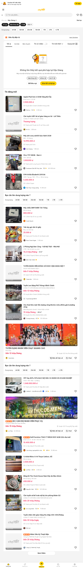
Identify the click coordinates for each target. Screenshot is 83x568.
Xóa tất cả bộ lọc (48, 83)
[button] (2, 4)
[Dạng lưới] (76, 44)
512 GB (37, 30)
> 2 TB (57, 30)
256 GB (29, 30)
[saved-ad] (78, 15)
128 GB (21, 30)
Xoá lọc (79, 20)
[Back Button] (2, 14)
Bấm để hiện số (57, 358)
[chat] (81, 15)
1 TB (44, 30)
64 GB (14, 30)
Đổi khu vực (32, 83)
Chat (70, 358)
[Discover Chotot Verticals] (3, 10)
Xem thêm (41, 553)
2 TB (50, 30)
